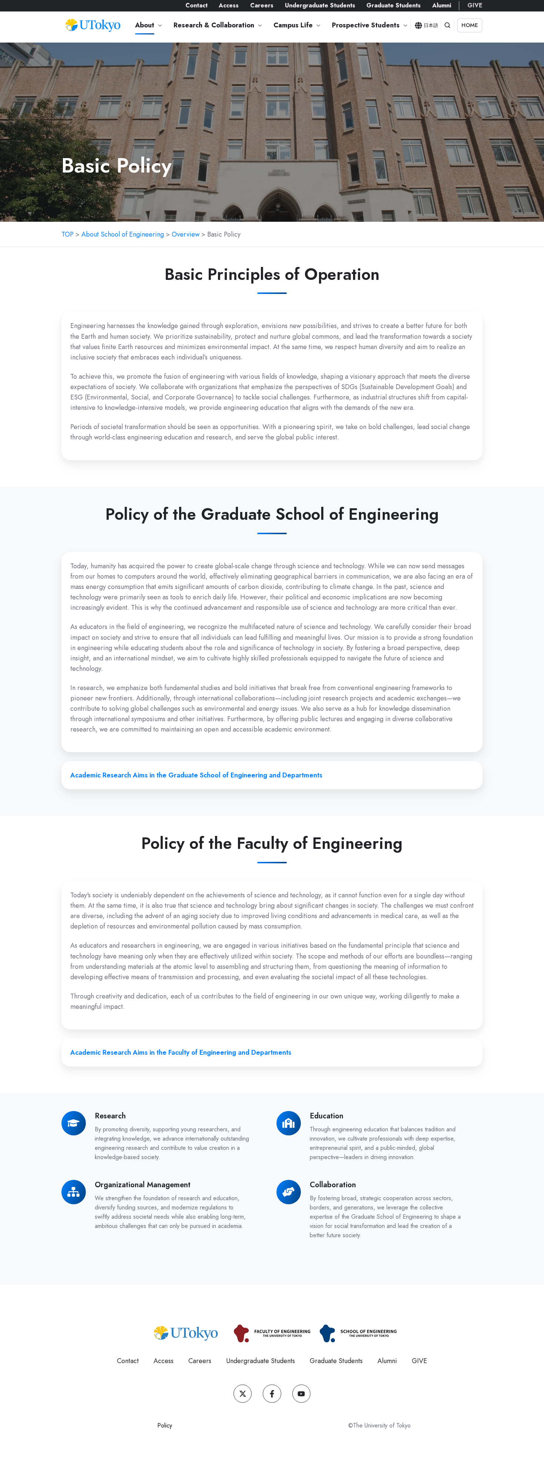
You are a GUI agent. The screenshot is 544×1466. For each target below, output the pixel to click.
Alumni (441, 5)
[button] (447, 25)
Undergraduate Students (320, 5)
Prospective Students (366, 25)
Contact (196, 5)
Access (229, 5)
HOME (469, 25)
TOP (67, 234)
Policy (164, 1425)
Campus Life (293, 25)
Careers (261, 5)
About (144, 25)
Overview (185, 234)
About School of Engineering (122, 234)
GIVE (475, 5)
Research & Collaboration (214, 25)
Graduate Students (393, 5)
